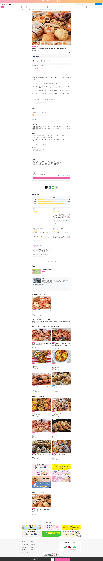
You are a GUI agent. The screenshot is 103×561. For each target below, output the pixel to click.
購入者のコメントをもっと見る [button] (51, 261)
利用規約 (32, 541)
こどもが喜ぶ (60, 321)
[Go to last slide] (34, 26)
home (22, 9)
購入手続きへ (62, 559)
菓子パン (35, 65)
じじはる (57, 228)
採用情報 (32, 547)
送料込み (50, 321)
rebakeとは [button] (78, 4)
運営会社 (32, 549)
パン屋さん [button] (91, 4)
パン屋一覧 (26, 9)
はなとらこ (37, 228)
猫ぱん (36, 9)
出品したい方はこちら (23, 552)
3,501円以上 (42, 321)
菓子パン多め (38, 321)
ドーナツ (42, 65)
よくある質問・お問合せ (23, 544)
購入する (51, 178)
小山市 (33, 9)
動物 (69, 321)
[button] (8, 7)
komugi (36, 245)
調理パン (38, 65)
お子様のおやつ (55, 321)
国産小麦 (46, 321)
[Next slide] (69, 26)
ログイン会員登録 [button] (98, 4)
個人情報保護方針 (33, 544)
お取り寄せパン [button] (84, 4)
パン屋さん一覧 (23, 547)
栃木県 (30, 9)
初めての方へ (23, 541)
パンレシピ (23, 549)
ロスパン (33, 321)
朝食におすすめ (65, 321)
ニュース (43, 271)
